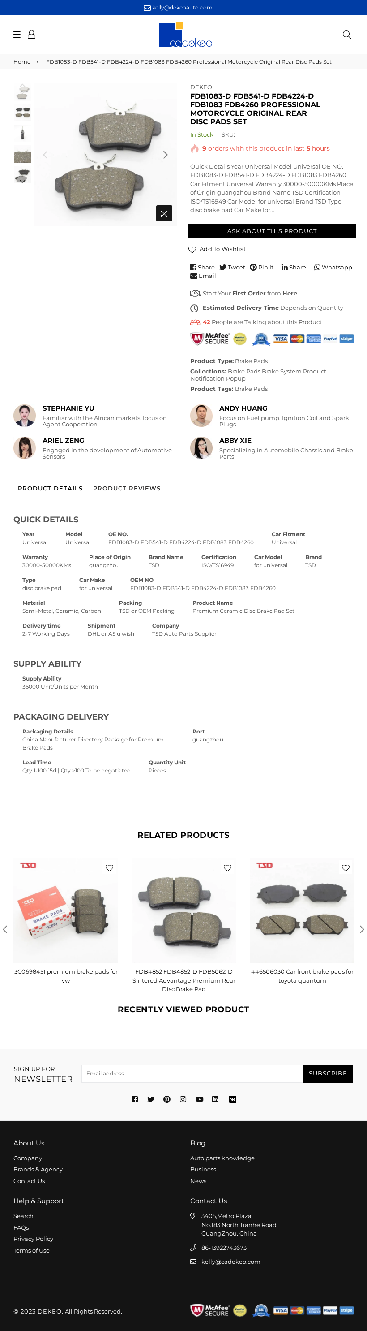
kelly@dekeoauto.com (182, 7)
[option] (105, 154)
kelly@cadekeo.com (230, 1261)
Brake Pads (251, 360)
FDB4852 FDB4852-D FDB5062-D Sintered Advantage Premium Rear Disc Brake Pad (183, 980)
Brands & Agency (38, 1169)
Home (21, 61)
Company (27, 1158)
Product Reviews (127, 488)
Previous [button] (45, 155)
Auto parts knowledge (222, 1158)
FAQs (21, 1227)
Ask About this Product (272, 230)
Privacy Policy (33, 1238)
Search (23, 1215)
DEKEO (201, 87)
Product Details (50, 488)
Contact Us (29, 1180)
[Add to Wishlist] (109, 867)
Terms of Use (31, 1250)
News (198, 1180)
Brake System (282, 371)
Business (203, 1169)
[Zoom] (164, 213)
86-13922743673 (224, 1247)
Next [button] (165, 155)
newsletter (43, 1074)
